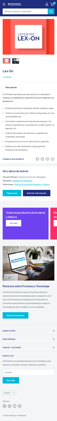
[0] (52, 4)
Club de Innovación (15, 315)
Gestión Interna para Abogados (27, 184)
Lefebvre (7, 77)
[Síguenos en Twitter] (9, 406)
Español (7, 393)
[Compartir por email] (52, 159)
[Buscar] (51, 11)
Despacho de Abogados (22, 180)
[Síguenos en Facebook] (4, 406)
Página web (12, 193)
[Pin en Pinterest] (42, 159)
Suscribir (11, 380)
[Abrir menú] (4, 4)
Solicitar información (36, 193)
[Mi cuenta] (46, 4)
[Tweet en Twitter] (47, 159)
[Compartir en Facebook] (37, 159)
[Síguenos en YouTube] (14, 406)
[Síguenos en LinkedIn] (19, 406)
